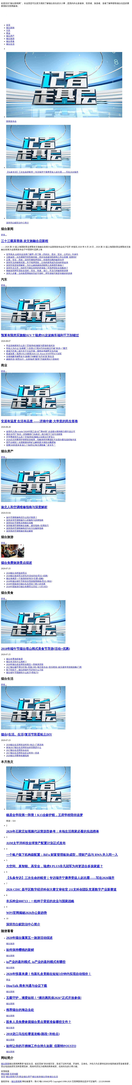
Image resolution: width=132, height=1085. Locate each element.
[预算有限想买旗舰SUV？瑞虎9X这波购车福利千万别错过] (33, 329)
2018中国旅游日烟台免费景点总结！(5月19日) (27, 587)
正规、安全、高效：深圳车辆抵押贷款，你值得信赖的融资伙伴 (35, 260)
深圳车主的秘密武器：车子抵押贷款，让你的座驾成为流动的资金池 (37, 262)
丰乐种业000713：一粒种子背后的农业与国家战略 (40, 901)
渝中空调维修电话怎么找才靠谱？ (21, 517)
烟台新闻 (10, 28)
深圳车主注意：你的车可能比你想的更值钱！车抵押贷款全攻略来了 (37, 268)
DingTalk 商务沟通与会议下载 (26, 985)
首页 (8, 25)
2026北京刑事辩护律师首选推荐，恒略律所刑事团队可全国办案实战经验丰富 (41, 440)
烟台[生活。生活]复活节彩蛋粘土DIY (26, 734)
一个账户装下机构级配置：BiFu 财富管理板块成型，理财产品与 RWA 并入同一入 (62, 854)
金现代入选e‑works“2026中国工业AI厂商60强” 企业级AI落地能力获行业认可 (40, 431)
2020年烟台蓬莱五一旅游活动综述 (29, 937)
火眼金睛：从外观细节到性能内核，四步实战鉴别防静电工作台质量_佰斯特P (41, 257)
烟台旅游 (10, 39)
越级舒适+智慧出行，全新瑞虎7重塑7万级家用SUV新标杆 (32, 359)
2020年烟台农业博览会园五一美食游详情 (24, 664)
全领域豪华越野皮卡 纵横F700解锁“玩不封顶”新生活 (30, 356)
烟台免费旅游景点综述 (16, 562)
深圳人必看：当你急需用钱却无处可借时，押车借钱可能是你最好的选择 (39, 273)
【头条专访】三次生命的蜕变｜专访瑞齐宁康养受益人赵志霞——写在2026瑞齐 (60, 878)
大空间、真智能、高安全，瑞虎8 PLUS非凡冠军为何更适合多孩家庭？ (54, 866)
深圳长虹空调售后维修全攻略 (19, 523)
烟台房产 (10, 36)
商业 (8, 33)
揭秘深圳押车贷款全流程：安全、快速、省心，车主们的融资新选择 (37, 271)
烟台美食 (10, 41)
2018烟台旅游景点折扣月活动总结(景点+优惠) (27, 576)
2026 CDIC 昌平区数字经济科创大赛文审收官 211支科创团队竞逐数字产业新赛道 (61, 889)
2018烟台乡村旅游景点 (16, 573)
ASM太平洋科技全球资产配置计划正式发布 (36, 843)
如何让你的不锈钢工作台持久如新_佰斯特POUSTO (41, 1046)
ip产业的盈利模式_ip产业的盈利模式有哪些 (35, 961)
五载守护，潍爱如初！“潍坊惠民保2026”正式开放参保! (43, 997)
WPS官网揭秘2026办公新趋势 (26, 912)
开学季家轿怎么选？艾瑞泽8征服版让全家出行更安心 (30, 437)
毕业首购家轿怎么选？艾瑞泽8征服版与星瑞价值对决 (30, 345)
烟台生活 (10, 44)
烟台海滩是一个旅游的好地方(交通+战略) (25, 578)
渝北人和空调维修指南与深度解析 (24, 507)
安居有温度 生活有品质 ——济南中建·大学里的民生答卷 (39, 421)
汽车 (8, 30)
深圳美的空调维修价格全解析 (19, 531)
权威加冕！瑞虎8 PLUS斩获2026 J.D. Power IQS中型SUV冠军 (34, 354)
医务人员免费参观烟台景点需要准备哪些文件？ (38, 1022)
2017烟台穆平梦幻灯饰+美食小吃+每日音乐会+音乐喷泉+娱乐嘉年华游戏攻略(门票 (44, 667)
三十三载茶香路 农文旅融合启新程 (24, 241)
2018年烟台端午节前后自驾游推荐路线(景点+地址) (29, 581)
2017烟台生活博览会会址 (17, 750)
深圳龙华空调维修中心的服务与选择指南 (24, 520)
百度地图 (14, 1074)
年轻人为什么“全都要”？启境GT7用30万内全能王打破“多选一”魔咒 (36, 348)
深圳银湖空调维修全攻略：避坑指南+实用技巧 (27, 525)
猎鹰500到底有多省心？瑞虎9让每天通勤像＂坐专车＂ (31, 445)
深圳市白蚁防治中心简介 (23, 924)
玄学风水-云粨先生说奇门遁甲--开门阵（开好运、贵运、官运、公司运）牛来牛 (42, 254)
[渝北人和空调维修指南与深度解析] (33, 501)
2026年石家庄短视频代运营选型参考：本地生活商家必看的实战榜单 (52, 831)
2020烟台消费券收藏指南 (17, 756)
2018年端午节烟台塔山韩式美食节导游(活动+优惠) (35, 648)
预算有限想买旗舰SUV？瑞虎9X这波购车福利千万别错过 (40, 335)
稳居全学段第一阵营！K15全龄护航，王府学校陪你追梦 (44, 815)
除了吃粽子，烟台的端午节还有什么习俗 (24, 670)
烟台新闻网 (16, 1081)
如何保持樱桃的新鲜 (20, 949)
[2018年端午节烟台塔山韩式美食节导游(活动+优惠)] (33, 643)
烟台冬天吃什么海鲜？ (16, 662)
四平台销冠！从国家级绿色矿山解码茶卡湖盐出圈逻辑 (31, 442)
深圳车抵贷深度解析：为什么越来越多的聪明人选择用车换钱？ (35, 265)
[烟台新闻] (21, 20)
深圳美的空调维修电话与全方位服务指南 (24, 528)
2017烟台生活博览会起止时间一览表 (22, 753)
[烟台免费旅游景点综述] (12, 557)
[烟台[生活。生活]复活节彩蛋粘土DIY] (33, 729)
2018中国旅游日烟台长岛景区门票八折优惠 (25, 584)
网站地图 (5, 1074)
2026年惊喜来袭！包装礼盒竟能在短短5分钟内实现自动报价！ (48, 974)
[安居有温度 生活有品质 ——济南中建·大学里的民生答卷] (33, 415)
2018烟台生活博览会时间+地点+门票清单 (25, 745)
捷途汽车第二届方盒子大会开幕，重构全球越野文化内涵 (32, 351)
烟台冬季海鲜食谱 (14, 659)
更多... (4, 235)
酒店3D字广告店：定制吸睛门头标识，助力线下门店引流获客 (34, 434)
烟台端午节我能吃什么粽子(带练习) (22, 672)
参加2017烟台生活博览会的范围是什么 (23, 747)
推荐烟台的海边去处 (20, 1010)
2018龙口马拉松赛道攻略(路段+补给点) (33, 1034)
